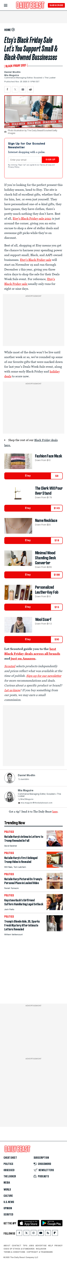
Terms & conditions (14, 1252)
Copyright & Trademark (40, 1252)
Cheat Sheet (10, 1157)
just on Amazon (23, 658)
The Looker (10, 1176)
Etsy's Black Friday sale (35, 260)
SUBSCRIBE (56, 5)
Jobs (31, 1245)
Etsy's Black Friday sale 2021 (32, 218)
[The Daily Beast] (30, 6)
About (7, 1245)
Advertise (41, 1245)
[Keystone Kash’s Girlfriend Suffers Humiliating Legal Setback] (55, 909)
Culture (8, 1195)
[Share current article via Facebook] (7, 89)
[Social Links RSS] (48, 1233)
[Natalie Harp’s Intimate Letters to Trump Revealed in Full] (55, 845)
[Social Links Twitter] (26, 1233)
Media (7, 1182)
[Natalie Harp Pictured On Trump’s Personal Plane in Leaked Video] (55, 887)
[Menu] (8, 5)
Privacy (58, 1245)
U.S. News (9, 1202)
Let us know (12, 690)
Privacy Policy (14, 167)
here (55, 811)
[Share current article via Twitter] (15, 89)
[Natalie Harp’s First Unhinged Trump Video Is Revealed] (55, 866)
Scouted (9, 666)
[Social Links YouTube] (41, 1233)
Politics (8, 1164)
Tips (25, 1245)
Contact (16, 1245)
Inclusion (41, 1249)
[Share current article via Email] (23, 89)
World (7, 1189)
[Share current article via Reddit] (30, 89)
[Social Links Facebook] (19, 1233)
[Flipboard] (55, 1233)
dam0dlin (24, 779)
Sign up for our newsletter (43, 676)
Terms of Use (46, 165)
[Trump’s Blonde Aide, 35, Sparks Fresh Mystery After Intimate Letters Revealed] (55, 930)
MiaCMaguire (26, 799)
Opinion (8, 1208)
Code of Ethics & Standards (19, 1249)
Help (50, 1245)
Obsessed (9, 1170)
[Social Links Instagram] (33, 1233)
